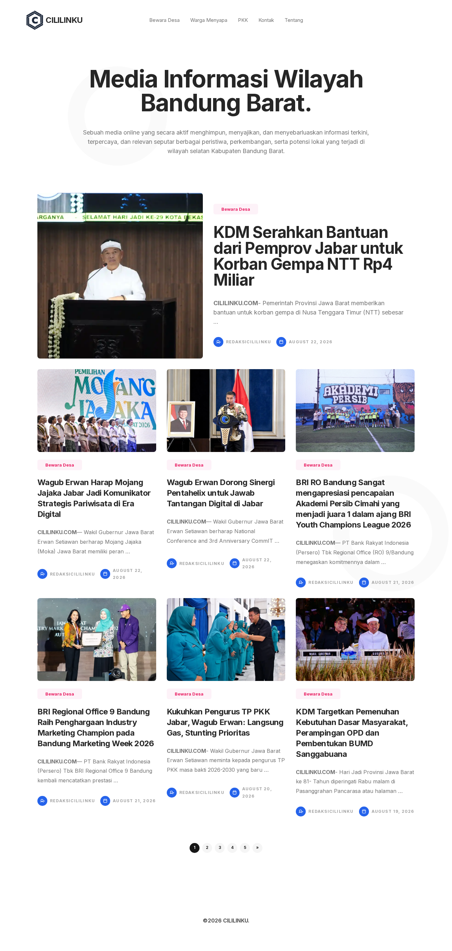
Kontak (266, 20)
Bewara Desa (164, 20)
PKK (243, 20)
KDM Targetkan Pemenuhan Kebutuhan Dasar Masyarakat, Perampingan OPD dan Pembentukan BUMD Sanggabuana (352, 733)
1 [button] (195, 847)
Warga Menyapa (208, 20)
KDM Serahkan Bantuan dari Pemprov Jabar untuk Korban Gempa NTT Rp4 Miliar (308, 256)
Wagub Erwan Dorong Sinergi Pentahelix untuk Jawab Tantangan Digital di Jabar (221, 492)
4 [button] (232, 847)
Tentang (294, 20)
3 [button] (220, 847)
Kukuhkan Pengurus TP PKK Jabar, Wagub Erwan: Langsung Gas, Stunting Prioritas (225, 722)
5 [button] (245, 847)
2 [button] (207, 847)
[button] (257, 848)
